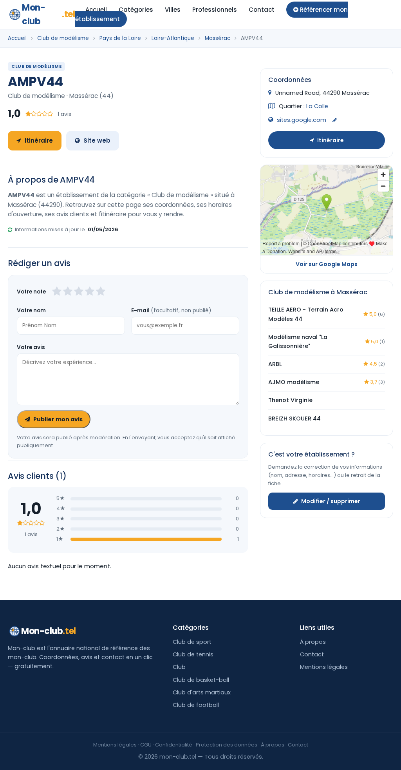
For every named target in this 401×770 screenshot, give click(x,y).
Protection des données (226, 744)
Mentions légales (324, 667)
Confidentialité (173, 744)
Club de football (196, 705)
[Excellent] (100, 292)
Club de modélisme (63, 38)
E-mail (171, 310)
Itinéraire (39, 140)
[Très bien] (89, 292)
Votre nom (31, 310)
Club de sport (192, 642)
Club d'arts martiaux (202, 692)
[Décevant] (56, 292)
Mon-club (48, 14)
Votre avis (31, 347)
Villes (173, 9)
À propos (313, 642)
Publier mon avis (58, 419)
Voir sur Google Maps (327, 264)
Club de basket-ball (201, 680)
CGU (146, 744)
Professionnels (214, 9)
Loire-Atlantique (173, 38)
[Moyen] (67, 292)
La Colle (317, 106)
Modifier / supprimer (330, 501)
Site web (96, 140)
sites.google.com (301, 120)
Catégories (136, 9)
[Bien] (78, 292)
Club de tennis (193, 654)
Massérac (217, 38)
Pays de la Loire (120, 38)
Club (179, 667)
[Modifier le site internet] (334, 120)
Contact (262, 9)
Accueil (96, 9)
